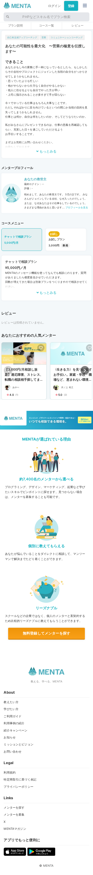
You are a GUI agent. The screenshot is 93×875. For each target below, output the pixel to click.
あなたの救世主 (35, 179)
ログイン (54, 6)
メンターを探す (14, 807)
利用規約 (10, 772)
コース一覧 (46, 25)
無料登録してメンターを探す (46, 633)
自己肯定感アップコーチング (22, 37)
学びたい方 (11, 709)
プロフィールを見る (76, 207)
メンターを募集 (14, 814)
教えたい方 (11, 702)
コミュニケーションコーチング (67, 37)
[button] (84, 370)
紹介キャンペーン (15, 730)
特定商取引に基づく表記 (20, 779)
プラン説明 (15, 25)
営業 (44, 37)
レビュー (78, 25)
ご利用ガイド (12, 716)
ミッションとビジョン (18, 744)
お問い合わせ (12, 751)
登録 (71, 6)
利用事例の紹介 (14, 723)
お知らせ (10, 737)
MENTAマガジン (15, 828)
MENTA (48, 865)
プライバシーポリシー (18, 786)
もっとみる (47, 151)
